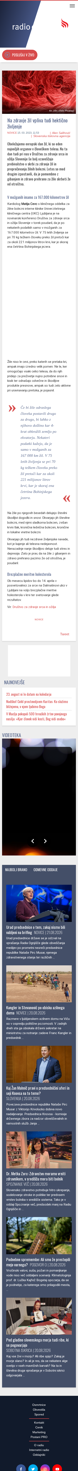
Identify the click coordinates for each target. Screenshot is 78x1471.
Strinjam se (62, 1447)
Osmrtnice (39, 1153)
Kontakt (39, 1170)
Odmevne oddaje (45, 869)
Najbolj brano (16, 869)
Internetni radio (39, 1198)
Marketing (39, 1180)
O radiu (39, 1193)
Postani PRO (39, 1185)
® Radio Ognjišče (34, 1233)
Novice (12, 132)
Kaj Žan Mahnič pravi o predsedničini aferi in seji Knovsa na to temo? (37, 1090)
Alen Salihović (61, 133)
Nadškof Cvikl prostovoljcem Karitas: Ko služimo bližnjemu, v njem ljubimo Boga (37, 704)
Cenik (39, 1175)
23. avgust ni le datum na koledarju (28, 694)
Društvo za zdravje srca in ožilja (34, 607)
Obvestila (39, 1157)
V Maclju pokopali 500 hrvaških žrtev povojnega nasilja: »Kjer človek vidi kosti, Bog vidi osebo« (36, 716)
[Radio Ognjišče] (39, 24)
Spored (39, 1162)
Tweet (64, 634)
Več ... (41, 1464)
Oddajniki (39, 1202)
